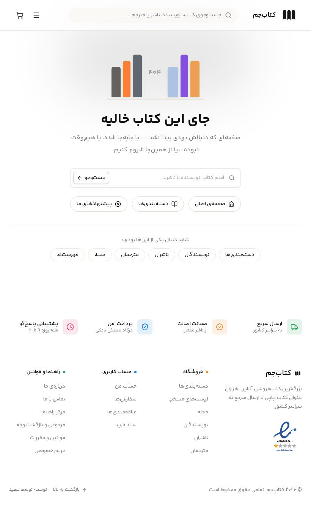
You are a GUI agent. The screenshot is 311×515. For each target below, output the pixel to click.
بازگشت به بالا (66, 490)
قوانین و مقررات (47, 438)
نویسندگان (197, 255)
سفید (14, 489)
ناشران (162, 255)
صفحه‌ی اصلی (210, 204)
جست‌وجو (95, 178)
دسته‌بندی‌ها (153, 204)
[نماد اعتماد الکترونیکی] (285, 436)
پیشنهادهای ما (94, 204)
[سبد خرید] (19, 15)
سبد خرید (126, 425)
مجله (99, 255)
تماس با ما (54, 399)
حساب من (126, 386)
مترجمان (130, 255)
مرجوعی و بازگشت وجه (41, 425)
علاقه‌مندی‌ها (122, 412)
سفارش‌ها (126, 399)
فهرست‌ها (68, 255)
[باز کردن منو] (36, 15)
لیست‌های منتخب (188, 399)
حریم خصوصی (50, 451)
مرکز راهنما (53, 412)
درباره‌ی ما (54, 386)
